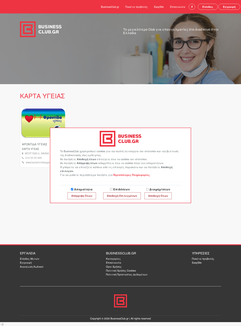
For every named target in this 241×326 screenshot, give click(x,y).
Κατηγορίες (113, 258)
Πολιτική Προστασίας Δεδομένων (126, 274)
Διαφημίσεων (159, 189)
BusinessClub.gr (110, 6)
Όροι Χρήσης (114, 266)
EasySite (159, 6)
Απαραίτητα (83, 189)
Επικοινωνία (177, 6)
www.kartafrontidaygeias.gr (41, 162)
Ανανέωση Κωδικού (31, 266)
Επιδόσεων (121, 189)
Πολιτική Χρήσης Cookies (121, 270)
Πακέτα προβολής (136, 6)
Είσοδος (207, 6)
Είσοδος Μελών (29, 258)
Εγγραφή (229, 6)
